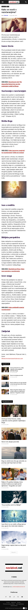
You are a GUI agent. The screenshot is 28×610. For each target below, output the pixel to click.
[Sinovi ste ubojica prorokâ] (5, 377)
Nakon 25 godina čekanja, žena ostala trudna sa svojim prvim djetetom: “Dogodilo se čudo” (17, 391)
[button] (2, 2)
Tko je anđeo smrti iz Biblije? (11, 505)
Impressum (13, 602)
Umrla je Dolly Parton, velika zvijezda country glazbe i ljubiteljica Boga (17, 369)
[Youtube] (22, 596)
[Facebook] (5, 596)
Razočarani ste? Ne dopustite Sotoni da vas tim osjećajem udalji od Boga (11, 84)
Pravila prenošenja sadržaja (9, 604)
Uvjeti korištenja (14, 605)
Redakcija (6, 15)
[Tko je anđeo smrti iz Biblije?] (14, 497)
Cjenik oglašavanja (20, 604)
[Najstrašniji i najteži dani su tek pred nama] (14, 537)
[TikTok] (14, 596)
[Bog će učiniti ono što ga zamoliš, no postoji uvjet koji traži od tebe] (5, 384)
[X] (18, 596)
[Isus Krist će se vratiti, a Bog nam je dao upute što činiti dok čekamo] (14, 516)
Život (8, 6)
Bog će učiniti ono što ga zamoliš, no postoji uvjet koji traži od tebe (13, 462)
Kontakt (18, 602)
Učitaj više (13, 552)
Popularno (4, 6)
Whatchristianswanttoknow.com (12, 358)
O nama (8, 602)
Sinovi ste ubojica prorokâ (16, 375)
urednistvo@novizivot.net (18, 586)
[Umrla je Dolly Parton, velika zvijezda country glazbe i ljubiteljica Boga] (5, 369)
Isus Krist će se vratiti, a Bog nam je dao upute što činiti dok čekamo (13, 525)
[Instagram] (10, 596)
